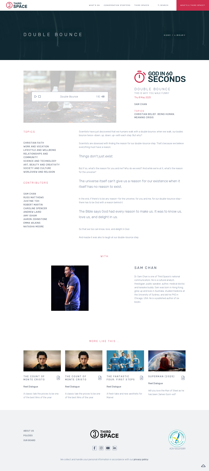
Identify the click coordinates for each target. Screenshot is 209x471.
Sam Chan (29, 193)
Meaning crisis (144, 117)
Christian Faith (33, 142)
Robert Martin (33, 204)
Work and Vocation (36, 146)
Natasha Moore (33, 226)
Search (164, 5)
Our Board (29, 440)
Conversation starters (117, 5)
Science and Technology (39, 161)
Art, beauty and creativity (41, 164)
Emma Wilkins (32, 223)
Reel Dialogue (30, 386)
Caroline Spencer (35, 208)
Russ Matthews (33, 197)
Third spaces (141, 5)
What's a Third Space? (192, 5)
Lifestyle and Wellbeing (39, 150)
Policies (28, 435)
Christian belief (145, 114)
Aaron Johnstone (35, 219)
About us (28, 431)
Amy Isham (30, 215)
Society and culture (37, 168)
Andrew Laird (32, 212)
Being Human (166, 114)
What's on (94, 5)
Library (180, 35)
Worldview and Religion (39, 172)
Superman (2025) (161, 376)
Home (167, 35)
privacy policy (141, 459)
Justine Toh (31, 201)
